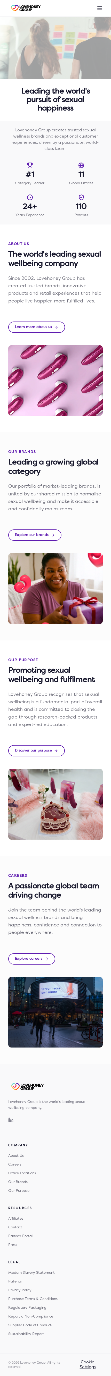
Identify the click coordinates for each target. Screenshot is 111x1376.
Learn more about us (33, 327)
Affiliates (15, 1218)
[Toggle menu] (100, 8)
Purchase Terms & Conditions (33, 1299)
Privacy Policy (19, 1290)
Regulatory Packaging (27, 1308)
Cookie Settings (88, 1364)
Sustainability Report (26, 1334)
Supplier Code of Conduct (30, 1325)
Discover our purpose (33, 750)
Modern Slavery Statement (31, 1272)
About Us (16, 1156)
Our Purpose (18, 1191)
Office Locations (22, 1173)
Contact (15, 1227)
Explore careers (28, 958)
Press (12, 1245)
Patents (15, 1281)
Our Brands (18, 1182)
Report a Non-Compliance (30, 1316)
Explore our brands (32, 535)
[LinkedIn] (10, 1119)
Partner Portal (20, 1236)
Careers (14, 1164)
